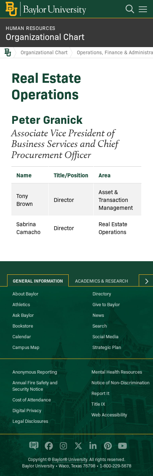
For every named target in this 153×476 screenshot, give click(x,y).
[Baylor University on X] (77, 449)
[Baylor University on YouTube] (120, 449)
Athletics (21, 304)
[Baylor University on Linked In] (91, 449)
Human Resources (31, 27)
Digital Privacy (26, 410)
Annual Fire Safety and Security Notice (35, 385)
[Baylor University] (45, 9)
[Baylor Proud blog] (32, 449)
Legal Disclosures (30, 420)
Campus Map (25, 347)
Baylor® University (69, 459)
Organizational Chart (45, 36)
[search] (126, 9)
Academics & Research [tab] (101, 280)
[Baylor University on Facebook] (47, 449)
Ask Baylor (23, 315)
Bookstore (22, 325)
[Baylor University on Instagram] (62, 449)
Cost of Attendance (31, 399)
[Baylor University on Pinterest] (106, 449)
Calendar (21, 336)
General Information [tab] (38, 280)
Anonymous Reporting (34, 371)
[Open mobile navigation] (144, 10)
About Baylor (25, 293)
